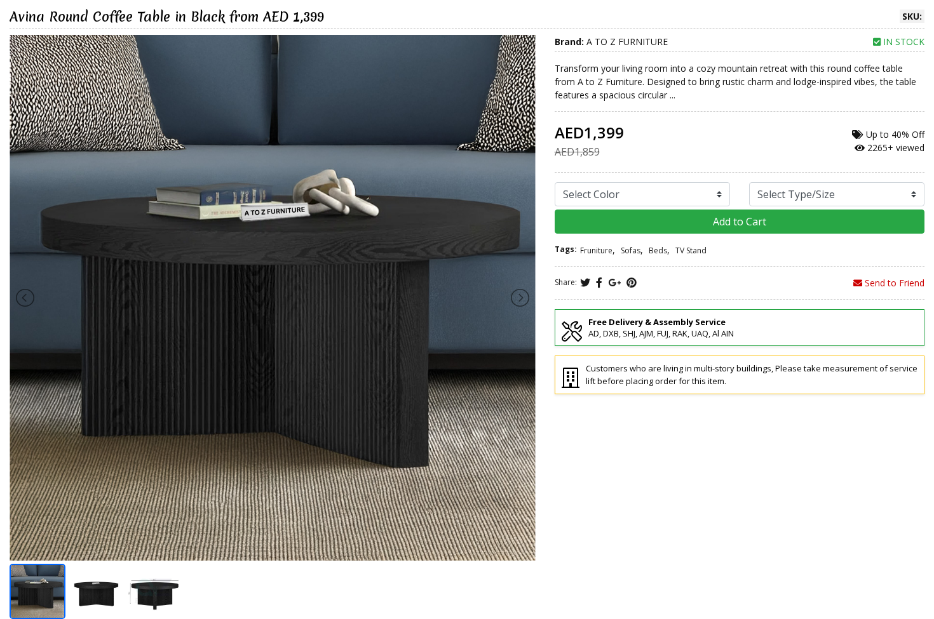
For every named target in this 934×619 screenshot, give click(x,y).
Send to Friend (893, 283)
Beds (658, 250)
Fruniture (596, 250)
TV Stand (691, 250)
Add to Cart (739, 222)
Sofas (630, 250)
